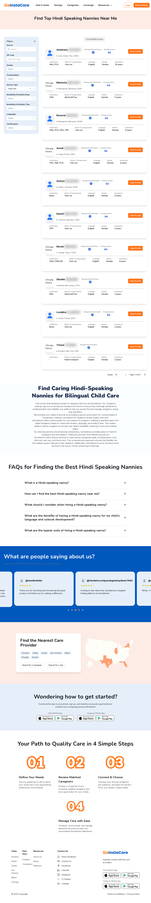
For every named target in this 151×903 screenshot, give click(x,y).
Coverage (88, 5)
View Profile (135, 51)
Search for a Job (56, 665)
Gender (10, 65)
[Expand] (125, 482)
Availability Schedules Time (18, 104)
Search (10, 45)
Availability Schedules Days (18, 95)
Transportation (13, 75)
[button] (21, 41)
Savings (58, 5)
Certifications (12, 124)
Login (127, 5)
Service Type (12, 85)
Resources (103, 5)
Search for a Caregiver (32, 665)
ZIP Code (10, 55)
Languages (11, 114)
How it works (42, 5)
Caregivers (73, 5)
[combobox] (8, 69)
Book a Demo (141, 5)
